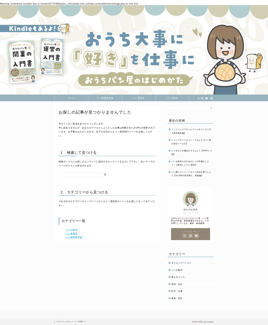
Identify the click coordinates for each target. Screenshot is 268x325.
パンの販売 (172, 98)
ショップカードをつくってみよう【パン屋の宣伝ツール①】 (191, 142)
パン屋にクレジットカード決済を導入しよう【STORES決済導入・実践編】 (191, 174)
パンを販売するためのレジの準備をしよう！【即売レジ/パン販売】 (190, 163)
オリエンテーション (181, 263)
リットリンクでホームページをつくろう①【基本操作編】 (191, 131)
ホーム (71, 98)
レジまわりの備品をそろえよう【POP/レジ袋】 (191, 152)
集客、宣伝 (177, 298)
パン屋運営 (139, 98)
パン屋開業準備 (105, 98)
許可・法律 (177, 291)
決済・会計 (177, 284)
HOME (80, 321)
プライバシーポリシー (65, 321)
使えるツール (178, 277)
